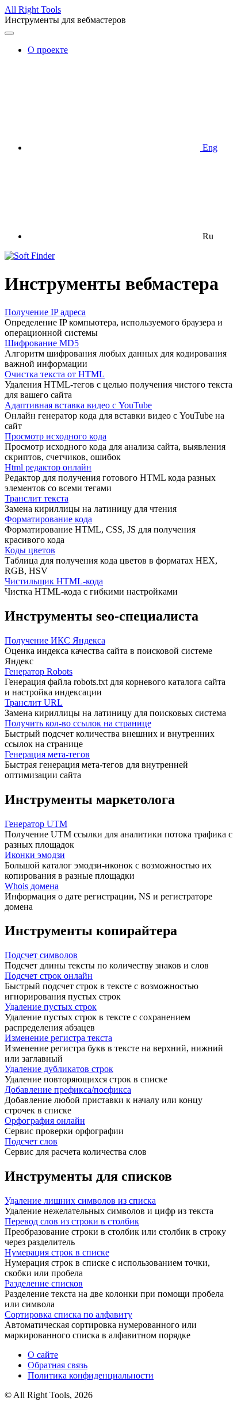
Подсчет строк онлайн (49, 976)
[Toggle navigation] (9, 33)
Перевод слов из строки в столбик (72, 1221)
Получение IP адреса (45, 312)
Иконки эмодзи (35, 855)
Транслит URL (34, 702)
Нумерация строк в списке (57, 1252)
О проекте (48, 50)
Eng (208, 147)
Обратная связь (57, 1365)
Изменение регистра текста (58, 1038)
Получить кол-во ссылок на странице (78, 723)
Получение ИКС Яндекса (55, 640)
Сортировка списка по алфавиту (68, 1314)
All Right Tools (33, 9)
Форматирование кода (48, 519)
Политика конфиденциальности (91, 1375)
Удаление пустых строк (51, 1007)
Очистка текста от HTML (55, 374)
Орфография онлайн (45, 1120)
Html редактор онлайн (48, 467)
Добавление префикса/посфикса (68, 1089)
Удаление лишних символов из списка (80, 1200)
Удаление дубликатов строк (59, 1069)
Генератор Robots (38, 671)
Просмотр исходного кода (55, 436)
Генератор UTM (36, 824)
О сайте (43, 1355)
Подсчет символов (41, 955)
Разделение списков (44, 1283)
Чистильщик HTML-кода (54, 581)
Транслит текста (36, 498)
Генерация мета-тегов (47, 754)
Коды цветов (30, 550)
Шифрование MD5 (42, 343)
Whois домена (32, 886)
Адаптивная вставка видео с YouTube (78, 405)
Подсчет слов (31, 1141)
